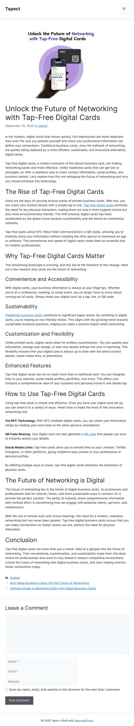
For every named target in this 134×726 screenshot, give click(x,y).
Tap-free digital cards (99, 205)
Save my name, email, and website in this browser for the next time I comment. (64, 689)
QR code (90, 434)
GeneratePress (84, 720)
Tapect (12, 8)
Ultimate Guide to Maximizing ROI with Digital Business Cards (53, 588)
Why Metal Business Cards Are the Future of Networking (49, 583)
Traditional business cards (23, 315)
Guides (15, 578)
